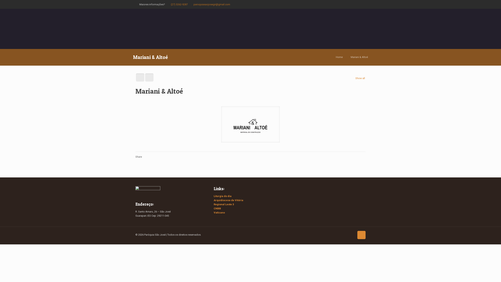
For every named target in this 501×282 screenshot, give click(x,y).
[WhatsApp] (344, 4)
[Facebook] (349, 4)
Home (339, 57)
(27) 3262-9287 (179, 4)
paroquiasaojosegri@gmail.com (212, 4)
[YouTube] (354, 4)
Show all (360, 78)
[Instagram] (360, 4)
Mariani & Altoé (359, 57)
